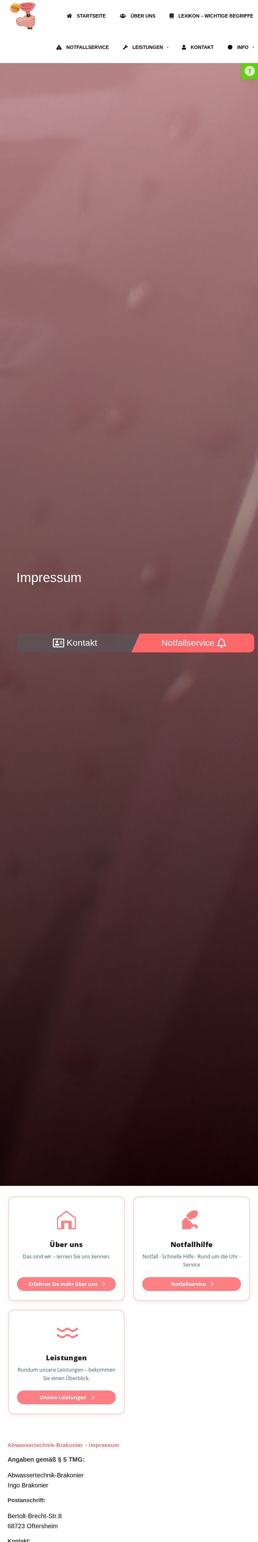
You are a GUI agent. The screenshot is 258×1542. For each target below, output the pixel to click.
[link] (250, 71)
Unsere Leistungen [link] (63, 1397)
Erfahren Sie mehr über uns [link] (63, 1284)
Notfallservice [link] (188, 1284)
